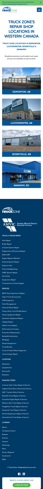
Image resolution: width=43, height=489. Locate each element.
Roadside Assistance (10, 336)
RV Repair (5, 340)
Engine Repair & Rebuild (11, 258)
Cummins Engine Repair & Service (14, 399)
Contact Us (6, 456)
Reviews (5, 434)
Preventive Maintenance (11, 333)
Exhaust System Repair (10, 262)
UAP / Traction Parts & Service (13, 392)
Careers (5, 441)
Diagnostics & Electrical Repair (13, 251)
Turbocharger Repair (10, 354)
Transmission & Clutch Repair (13, 283)
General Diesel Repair (10, 308)
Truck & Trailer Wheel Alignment (14, 350)
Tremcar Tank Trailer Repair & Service (16, 385)
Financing (5, 445)
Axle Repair (6, 240)
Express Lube (7, 265)
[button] (6, 3)
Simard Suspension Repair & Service (15, 414)
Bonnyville (28, 46)
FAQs (4, 459)
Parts (4, 449)
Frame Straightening (9, 269)
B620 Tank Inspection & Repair (13, 293)
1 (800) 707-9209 (21, 485)
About (4, 427)
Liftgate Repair (7, 322)
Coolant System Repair (10, 248)
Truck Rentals (7, 347)
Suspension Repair (9, 280)
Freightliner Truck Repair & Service (15, 407)
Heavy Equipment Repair (11, 315)
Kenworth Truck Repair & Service (14, 410)
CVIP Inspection (8, 300)
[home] (9, 10)
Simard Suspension (9, 343)
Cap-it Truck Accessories (11, 297)
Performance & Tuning (10, 329)
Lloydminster (14, 46)
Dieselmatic (31, 467)
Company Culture (9, 431)
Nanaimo (21, 49)
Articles (5, 438)
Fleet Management (9, 304)
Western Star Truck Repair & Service (15, 403)
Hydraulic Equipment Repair (12, 318)
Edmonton (34, 43)
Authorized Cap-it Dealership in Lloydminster (18, 3)
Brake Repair (7, 244)
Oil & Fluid (6, 276)
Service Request (8, 452)
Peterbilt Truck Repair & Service (14, 396)
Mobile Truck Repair (9, 325)
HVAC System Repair (9, 273)
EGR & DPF (6, 255)
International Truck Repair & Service (15, 417)
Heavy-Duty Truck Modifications (14, 311)
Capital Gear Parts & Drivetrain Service (16, 389)
